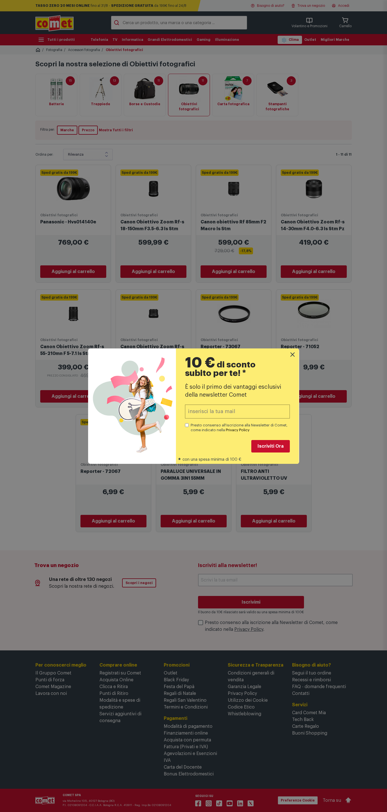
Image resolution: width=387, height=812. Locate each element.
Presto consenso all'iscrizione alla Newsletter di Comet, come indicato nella (239, 427)
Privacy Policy (238, 430)
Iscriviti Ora (271, 446)
